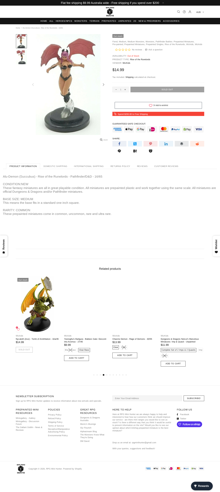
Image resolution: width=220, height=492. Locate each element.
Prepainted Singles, (155, 44)
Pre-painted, (118, 44)
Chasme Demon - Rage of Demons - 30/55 (132, 339)
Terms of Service (56, 426)
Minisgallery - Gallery (25, 418)
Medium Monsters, (136, 41)
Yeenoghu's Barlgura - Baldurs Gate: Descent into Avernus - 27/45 (85, 340)
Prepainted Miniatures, (134, 44)
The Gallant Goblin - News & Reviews (29, 428)
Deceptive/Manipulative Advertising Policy (59, 430)
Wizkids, (190, 44)
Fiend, (115, 41)
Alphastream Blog (88, 431)
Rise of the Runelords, (175, 44)
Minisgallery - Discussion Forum (27, 422)
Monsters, (150, 41)
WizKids (126, 63)
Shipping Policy (55, 422)
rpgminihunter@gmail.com (144, 442)
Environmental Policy (58, 435)
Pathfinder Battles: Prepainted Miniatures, (175, 41)
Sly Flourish (85, 428)
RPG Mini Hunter (110, 12)
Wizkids (198, 44)
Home (18, 28)
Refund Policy (54, 418)
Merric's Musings (88, 424)
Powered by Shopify (72, 469)
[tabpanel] (37, 317)
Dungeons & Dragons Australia (90, 419)
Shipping (129, 77)
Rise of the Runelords (140, 59)
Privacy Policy (55, 415)
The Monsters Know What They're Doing (92, 436)
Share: (116, 138)
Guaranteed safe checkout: (129, 124)
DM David (84, 441)
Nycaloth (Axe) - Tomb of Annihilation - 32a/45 (37, 339)
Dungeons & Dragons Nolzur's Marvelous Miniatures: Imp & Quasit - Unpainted (180, 340)
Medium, (123, 41)
